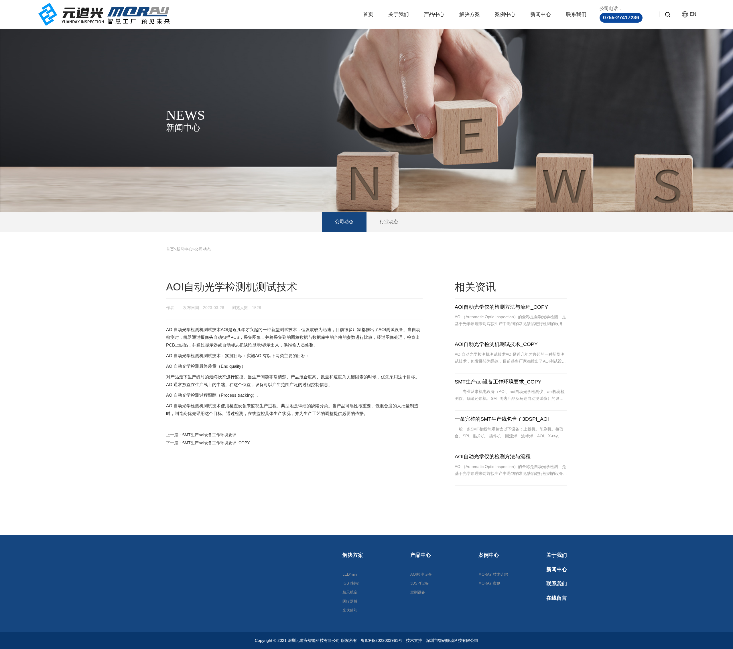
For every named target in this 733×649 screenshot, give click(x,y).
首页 (368, 14)
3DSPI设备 (419, 583)
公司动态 (344, 221)
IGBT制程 (350, 583)
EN (693, 14)
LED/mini (350, 574)
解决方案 (469, 14)
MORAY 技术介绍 (493, 574)
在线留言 (556, 598)
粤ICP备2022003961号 (381, 640)
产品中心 (434, 14)
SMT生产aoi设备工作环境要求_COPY (216, 442)
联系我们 (576, 14)
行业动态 (389, 221)
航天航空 (349, 592)
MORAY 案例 (489, 583)
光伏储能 (349, 610)
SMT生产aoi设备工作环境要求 (209, 434)
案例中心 (505, 14)
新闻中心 (540, 14)
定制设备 (417, 592)
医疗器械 (349, 601)
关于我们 (398, 14)
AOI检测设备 (421, 574)
